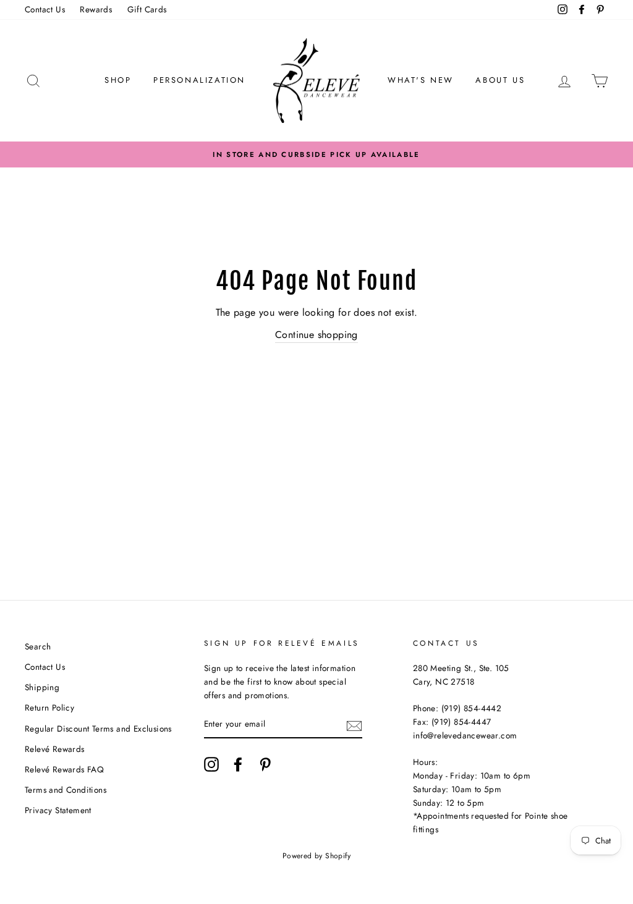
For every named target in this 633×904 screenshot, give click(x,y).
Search (38, 646)
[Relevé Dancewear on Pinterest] (265, 764)
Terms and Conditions (65, 790)
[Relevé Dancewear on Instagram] (211, 764)
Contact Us (45, 9)
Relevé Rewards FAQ (64, 769)
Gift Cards (147, 9)
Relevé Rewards (55, 749)
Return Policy (49, 707)
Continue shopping (316, 334)
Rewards (96, 9)
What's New (421, 80)
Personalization (199, 80)
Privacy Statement (58, 810)
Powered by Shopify (316, 855)
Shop (117, 80)
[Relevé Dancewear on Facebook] (238, 764)
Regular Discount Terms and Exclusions (98, 728)
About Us (500, 80)
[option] (316, 154)
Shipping (42, 687)
